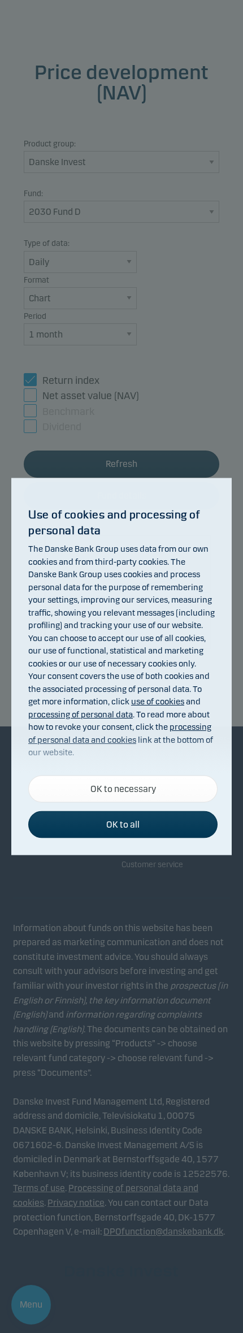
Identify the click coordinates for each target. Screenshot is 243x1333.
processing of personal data (80, 714)
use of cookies (157, 701)
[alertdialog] (121, 666)
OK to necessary (123, 789)
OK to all (123, 824)
